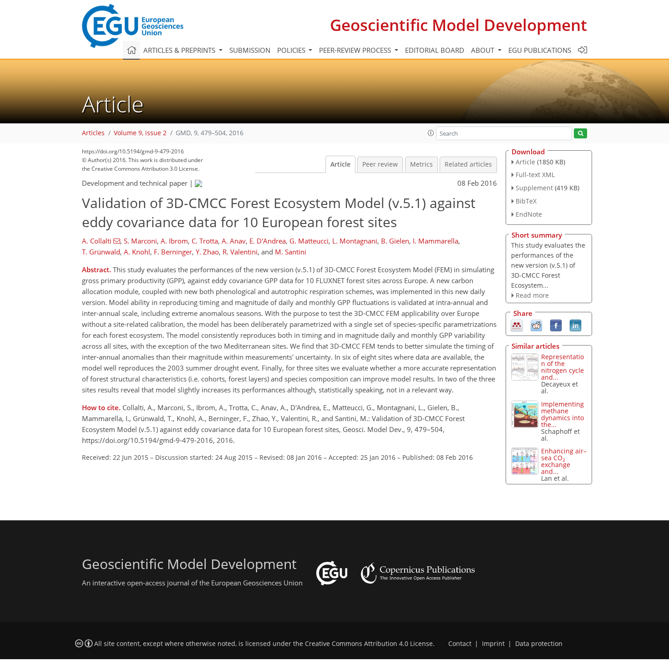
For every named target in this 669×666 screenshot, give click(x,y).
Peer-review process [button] (356, 50)
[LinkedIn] (575, 325)
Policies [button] (292, 50)
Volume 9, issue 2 (140, 133)
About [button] (483, 50)
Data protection (539, 644)
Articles (93, 133)
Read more (532, 295)
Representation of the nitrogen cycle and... (562, 366)
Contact (459, 644)
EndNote (529, 214)
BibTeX (526, 201)
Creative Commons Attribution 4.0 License (369, 644)
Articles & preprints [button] (180, 50)
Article (340, 164)
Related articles (468, 164)
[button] (431, 133)
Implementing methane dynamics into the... (562, 414)
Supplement (534, 187)
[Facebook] (556, 325)
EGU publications (539, 50)
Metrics (421, 164)
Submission (249, 50)
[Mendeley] (517, 325)
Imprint (493, 644)
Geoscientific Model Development (458, 25)
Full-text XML (535, 174)
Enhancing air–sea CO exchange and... (564, 461)
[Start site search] (580, 133)
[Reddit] (536, 325)
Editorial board (434, 50)
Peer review (380, 164)
